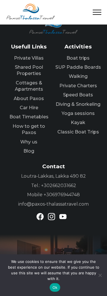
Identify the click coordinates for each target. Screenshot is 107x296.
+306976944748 (62, 194)
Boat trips (78, 58)
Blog (28, 151)
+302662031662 (58, 185)
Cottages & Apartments (29, 86)
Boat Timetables (29, 116)
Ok (55, 287)
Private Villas (29, 58)
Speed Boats (78, 95)
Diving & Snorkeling (78, 104)
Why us (28, 142)
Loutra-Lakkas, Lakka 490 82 (53, 176)
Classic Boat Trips (78, 132)
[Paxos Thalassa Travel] (31, 11)
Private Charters (78, 85)
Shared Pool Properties (29, 70)
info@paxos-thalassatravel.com (53, 204)
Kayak (78, 122)
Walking (78, 76)
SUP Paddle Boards (78, 67)
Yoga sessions (78, 113)
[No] (100, 275)
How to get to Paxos (29, 129)
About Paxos (29, 98)
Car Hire (29, 107)
